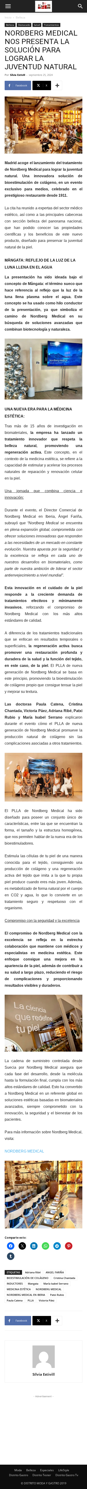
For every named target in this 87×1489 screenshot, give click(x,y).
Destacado (24, 24)
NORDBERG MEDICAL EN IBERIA (26, 1295)
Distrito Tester (41, 1475)
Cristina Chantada (64, 1278)
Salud (37, 24)
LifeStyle (63, 1470)
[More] (57, 85)
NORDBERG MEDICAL (48, 1289)
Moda (18, 1470)
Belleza (20, 17)
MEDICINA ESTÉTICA (19, 1289)
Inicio (8, 17)
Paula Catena (15, 1300)
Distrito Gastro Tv (66, 1475)
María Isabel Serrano (55, 1283)
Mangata (33, 1283)
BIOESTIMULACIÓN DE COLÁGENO (27, 1278)
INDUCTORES (15, 1283)
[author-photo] (43, 1368)
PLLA (31, 1300)
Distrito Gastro (18, 1475)
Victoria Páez (46, 1300)
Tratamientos (51, 24)
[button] (7, 6)
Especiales (47, 1470)
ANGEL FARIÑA (55, 1272)
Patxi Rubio (57, 1295)
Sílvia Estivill (17, 75)
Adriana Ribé (33, 1272)
